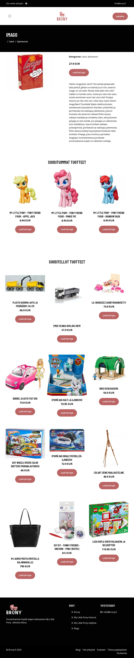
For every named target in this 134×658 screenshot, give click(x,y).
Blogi (76, 628)
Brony (77, 612)
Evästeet (101, 649)
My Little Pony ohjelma (85, 622)
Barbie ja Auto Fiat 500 (25, 398)
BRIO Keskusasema (108, 388)
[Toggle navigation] (9, 16)
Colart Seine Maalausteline (109, 472)
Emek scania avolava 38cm (66, 325)
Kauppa (120, 16)
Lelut (11, 41)
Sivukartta (122, 653)
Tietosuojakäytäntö (117, 649)
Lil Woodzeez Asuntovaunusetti (109, 302)
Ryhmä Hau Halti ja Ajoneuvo (67, 400)
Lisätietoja (79, 72)
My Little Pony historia (85, 617)
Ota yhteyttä (89, 649)
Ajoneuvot (22, 41)
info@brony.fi (120, 3)
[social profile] (26, 3)
